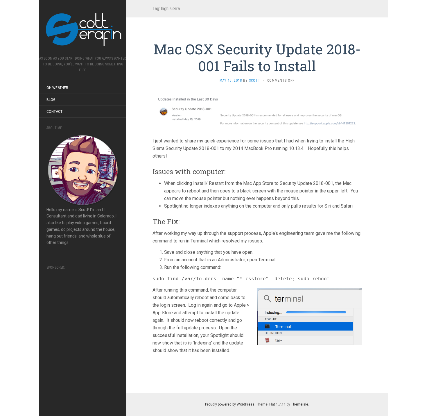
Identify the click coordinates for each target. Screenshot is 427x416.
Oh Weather (57, 88)
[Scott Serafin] (82, 30)
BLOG (50, 100)
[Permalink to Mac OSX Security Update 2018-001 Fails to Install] (257, 110)
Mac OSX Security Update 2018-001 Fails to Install (257, 57)
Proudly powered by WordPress (229, 404)
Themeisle (299, 404)
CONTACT (54, 112)
